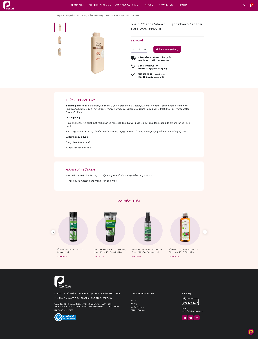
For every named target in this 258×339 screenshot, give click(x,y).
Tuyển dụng (165, 5)
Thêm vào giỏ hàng (168, 49)
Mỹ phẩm (70, 15)
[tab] (60, 27)
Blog (148, 5)
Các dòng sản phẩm (127, 5)
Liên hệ (183, 5)
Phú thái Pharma (99, 5)
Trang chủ (77, 5)
